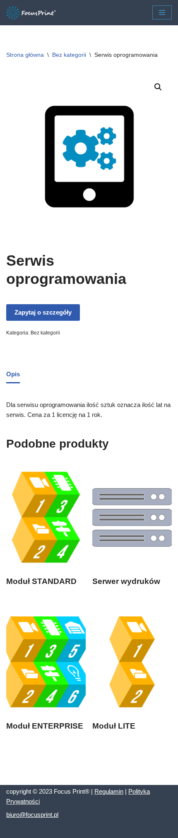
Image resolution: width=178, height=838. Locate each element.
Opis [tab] (13, 374)
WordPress (75, 829)
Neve (13, 829)
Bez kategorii (69, 54)
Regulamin (108, 791)
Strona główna (25, 54)
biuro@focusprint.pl (32, 814)
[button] (158, 87)
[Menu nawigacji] (162, 12)
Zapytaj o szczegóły (43, 312)
